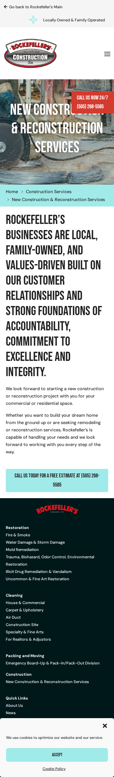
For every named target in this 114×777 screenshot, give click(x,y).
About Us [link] (14, 705)
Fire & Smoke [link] (18, 535)
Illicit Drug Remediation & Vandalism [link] (39, 571)
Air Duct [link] (13, 617)
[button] (105, 726)
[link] (30, 53)
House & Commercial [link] (25, 602)
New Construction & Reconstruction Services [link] (47, 681)
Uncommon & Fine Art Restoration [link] (37, 578)
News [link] (11, 712)
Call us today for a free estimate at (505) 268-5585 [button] (57, 480)
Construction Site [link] (22, 624)
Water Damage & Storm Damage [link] (35, 542)
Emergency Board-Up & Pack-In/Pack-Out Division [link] (53, 663)
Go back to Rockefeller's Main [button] (36, 6)
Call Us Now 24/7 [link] (92, 98)
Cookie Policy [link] (54, 768)
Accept (57, 755)
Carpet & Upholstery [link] (24, 610)
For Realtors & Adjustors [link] (28, 639)
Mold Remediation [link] (22, 549)
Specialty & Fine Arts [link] (25, 632)
